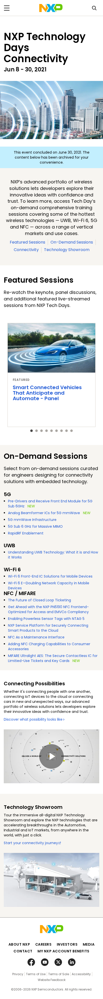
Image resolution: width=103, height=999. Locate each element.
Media (89, 944)
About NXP (19, 944)
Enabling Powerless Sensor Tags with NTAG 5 (46, 618)
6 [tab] (56, 430)
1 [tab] (31, 430)
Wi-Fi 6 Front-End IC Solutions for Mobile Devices (50, 576)
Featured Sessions (27, 242)
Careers (43, 944)
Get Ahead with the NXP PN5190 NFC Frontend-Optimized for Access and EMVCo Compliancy (48, 609)
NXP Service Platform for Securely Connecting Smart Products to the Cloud (48, 628)
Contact (23, 951)
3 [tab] (41, 430)
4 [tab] (46, 430)
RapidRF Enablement (26, 533)
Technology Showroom (67, 250)
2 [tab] (36, 430)
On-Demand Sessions (71, 242)
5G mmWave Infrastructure (32, 519)
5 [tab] (51, 430)
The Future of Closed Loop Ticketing (39, 600)
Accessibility (81, 974)
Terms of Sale (58, 974)
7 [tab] (61, 430)
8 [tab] (66, 430)
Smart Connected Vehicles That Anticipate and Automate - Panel (47, 393)
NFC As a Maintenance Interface (36, 637)
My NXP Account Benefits (64, 951)
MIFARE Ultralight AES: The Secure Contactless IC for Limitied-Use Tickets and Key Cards (53, 658)
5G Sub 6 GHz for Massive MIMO (35, 526)
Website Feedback (52, 980)
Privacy (17, 974)
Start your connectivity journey (31, 842)
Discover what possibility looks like (33, 719)
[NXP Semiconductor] (50, 8)
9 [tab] (71, 430)
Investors (67, 944)
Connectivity (26, 250)
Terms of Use (36, 974)
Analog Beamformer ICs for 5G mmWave (44, 512)
